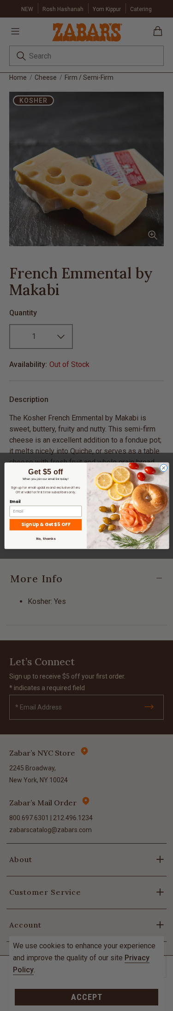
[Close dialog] (163, 467)
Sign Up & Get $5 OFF (45, 524)
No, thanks (45, 538)
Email (14, 501)
